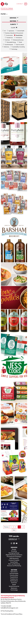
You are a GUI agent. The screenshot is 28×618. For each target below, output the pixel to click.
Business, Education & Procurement (14, 33)
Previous (6, 527)
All (5, 30)
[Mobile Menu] (25, 3)
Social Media (14, 562)
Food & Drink (19, 35)
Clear (13, 27)
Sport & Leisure (20, 44)
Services (13, 18)
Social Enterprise (9, 44)
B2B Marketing (14, 558)
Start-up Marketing (14, 564)
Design (14, 549)
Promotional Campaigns (14, 556)
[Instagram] (11, 543)
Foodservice (10, 37)
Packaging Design (14, 553)
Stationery (6, 46)
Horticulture (19, 37)
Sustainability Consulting (18, 46)
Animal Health (20, 30)
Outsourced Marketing (14, 565)
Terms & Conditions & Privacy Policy (11, 614)
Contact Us (12, 539)
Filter (3, 14)
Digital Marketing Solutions (14, 555)
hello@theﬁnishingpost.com (9, 608)
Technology (14, 49)
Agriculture (11, 30)
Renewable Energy (11, 42)
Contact (19, 4)
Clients (13, 24)
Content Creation (14, 560)
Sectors (13, 21)
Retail (20, 42)
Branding (14, 551)
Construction (9, 35)
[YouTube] (16, 543)
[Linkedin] (14, 543)
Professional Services (18, 40)
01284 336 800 (6, 606)
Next (14, 530)
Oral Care (7, 40)
